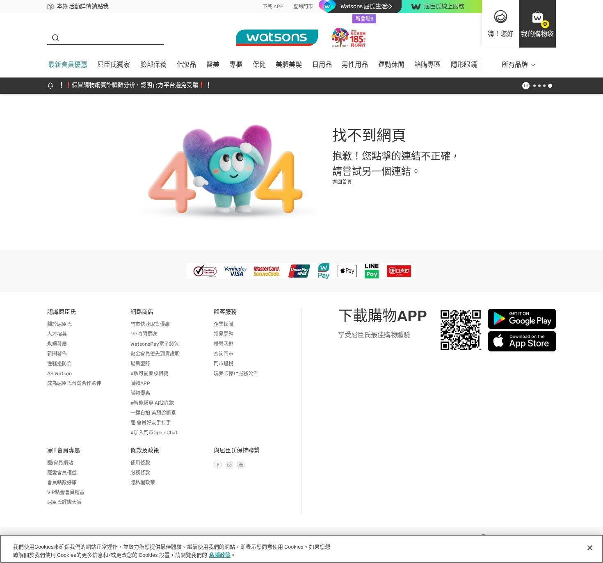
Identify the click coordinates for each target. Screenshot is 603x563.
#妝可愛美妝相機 (149, 373)
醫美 (212, 64)
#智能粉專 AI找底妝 (152, 403)
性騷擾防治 (59, 364)
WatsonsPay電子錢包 (154, 344)
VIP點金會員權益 (66, 492)
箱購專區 (427, 64)
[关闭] (590, 548)
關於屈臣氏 (59, 324)
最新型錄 (140, 364)
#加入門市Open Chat (154, 432)
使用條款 (140, 463)
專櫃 (235, 64)
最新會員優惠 (67, 64)
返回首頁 (342, 182)
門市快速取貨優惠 (150, 324)
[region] (301, 549)
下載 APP (273, 6)
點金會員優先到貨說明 (155, 354)
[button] (537, 24)
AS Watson (59, 373)
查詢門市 (303, 6)
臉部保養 (153, 64)
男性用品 (355, 64)
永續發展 (57, 344)
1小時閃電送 (143, 334)
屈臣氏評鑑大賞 (64, 502)
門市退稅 (223, 364)
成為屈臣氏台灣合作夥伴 (74, 383)
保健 (259, 64)
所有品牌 (515, 64)
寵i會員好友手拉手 (150, 423)
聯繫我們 (223, 344)
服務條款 (140, 473)
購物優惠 (140, 393)
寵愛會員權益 (62, 473)
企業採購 (223, 324)
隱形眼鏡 (464, 64)
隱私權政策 (142, 483)
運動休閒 (391, 64)
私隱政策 (220, 555)
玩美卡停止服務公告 (236, 373)
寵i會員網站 (60, 463)
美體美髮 (289, 64)
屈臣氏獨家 (113, 64)
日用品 (322, 64)
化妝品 (186, 64)
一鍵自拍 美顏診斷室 (153, 413)
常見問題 (223, 334)
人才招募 (57, 334)
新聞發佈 (57, 354)
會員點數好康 (62, 483)
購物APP (140, 383)
